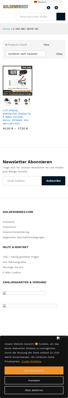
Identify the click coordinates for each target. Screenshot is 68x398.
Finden (60, 16)
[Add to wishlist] (25, 93)
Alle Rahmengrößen (14, 262)
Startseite (9, 221)
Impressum (9, 226)
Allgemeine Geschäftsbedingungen (23, 237)
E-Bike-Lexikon (12, 272)
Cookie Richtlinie (31, 361)
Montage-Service (13, 267)
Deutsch (41, 2)
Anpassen (34, 380)
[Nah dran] (61, 338)
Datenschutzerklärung (16, 232)
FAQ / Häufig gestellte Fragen (21, 256)
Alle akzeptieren (34, 370)
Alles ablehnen (34, 390)
